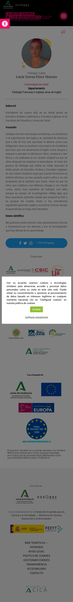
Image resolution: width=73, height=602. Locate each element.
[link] (5, 24)
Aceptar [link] (36, 309)
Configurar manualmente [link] (36, 317)
